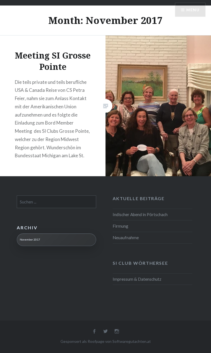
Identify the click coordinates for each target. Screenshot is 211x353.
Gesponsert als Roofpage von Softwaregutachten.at (105, 341)
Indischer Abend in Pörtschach (140, 214)
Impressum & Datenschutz (137, 279)
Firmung (120, 226)
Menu (192, 9)
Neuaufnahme (126, 237)
